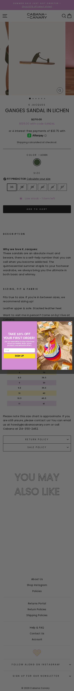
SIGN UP (19, 356)
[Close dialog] (69, 323)
